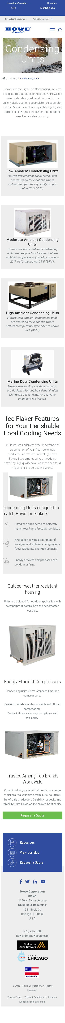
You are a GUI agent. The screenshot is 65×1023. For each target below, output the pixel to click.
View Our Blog (30, 852)
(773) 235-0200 (32, 931)
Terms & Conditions (35, 997)
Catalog (13, 78)
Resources (27, 842)
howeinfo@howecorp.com (32, 935)
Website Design (27, 1001)
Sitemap (52, 997)
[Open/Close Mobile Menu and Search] (52, 30)
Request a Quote (32, 815)
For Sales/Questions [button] (15, 19)
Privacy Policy (14, 997)
